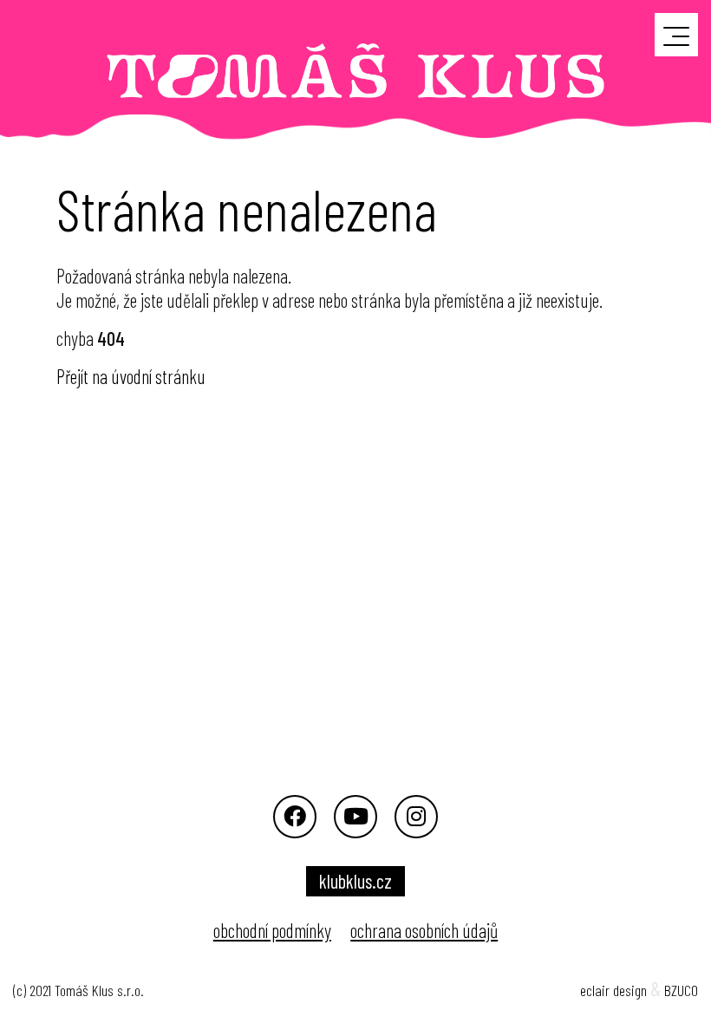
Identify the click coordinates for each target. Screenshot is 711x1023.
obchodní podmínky (272, 930)
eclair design (613, 990)
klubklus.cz (355, 881)
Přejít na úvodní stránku (130, 376)
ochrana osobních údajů (424, 930)
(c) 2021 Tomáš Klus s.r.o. (78, 990)
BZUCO (681, 990)
